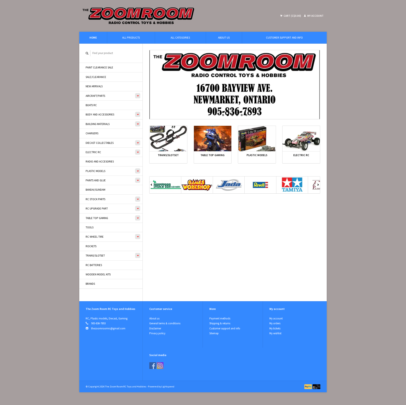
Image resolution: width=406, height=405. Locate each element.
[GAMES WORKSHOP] (197, 184)
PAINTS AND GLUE (96, 180)
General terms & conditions (164, 323)
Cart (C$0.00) (292, 16)
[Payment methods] (308, 386)
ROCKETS (91, 246)
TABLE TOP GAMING (97, 218)
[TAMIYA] (292, 184)
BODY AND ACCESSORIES (100, 114)
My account (315, 16)
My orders (274, 323)
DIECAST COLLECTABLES (100, 143)
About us (224, 37)
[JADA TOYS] (229, 184)
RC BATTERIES (94, 265)
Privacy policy (157, 333)
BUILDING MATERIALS (98, 124)
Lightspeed (167, 386)
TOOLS (89, 227)
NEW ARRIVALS (94, 86)
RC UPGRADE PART (97, 208)
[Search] (87, 53)
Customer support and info (284, 37)
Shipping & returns (219, 323)
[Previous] (151, 185)
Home (93, 37)
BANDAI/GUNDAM (95, 189)
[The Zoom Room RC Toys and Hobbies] (169, 15)
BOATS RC (91, 105)
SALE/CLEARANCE (96, 77)
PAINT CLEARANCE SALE (99, 67)
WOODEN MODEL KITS (98, 274)
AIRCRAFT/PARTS (95, 96)
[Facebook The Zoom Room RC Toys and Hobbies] (152, 365)
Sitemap (214, 333)
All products (131, 37)
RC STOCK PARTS (95, 199)
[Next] (318, 185)
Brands (90, 284)
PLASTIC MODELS (95, 171)
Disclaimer (155, 328)
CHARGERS (92, 133)
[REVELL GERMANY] (260, 184)
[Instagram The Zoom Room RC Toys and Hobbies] (160, 365)
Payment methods (219, 318)
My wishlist (275, 333)
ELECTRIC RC (93, 152)
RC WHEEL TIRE (95, 237)
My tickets (274, 328)
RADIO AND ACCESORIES (100, 161)
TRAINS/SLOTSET (95, 255)
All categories (180, 37)
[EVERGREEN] (165, 184)
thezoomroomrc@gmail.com (108, 328)
